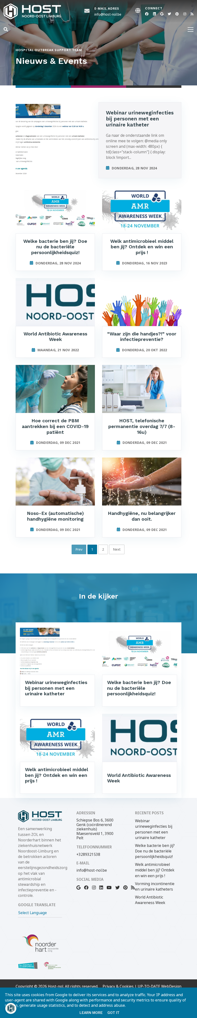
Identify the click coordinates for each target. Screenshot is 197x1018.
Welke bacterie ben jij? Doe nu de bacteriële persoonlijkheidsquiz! (155, 851)
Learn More (91, 1013)
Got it (113, 1013)
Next (117, 549)
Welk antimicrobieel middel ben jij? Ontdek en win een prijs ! (154, 870)
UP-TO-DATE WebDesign (159, 986)
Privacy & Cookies (118, 986)
